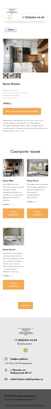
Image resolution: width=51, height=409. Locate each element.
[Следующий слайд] (43, 55)
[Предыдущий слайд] (7, 55)
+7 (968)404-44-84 (33, 17)
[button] (24, 343)
